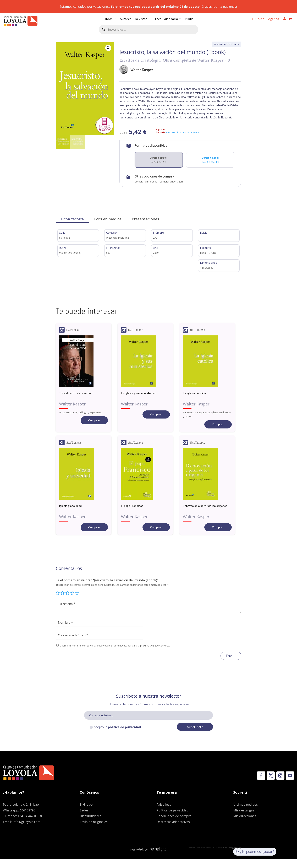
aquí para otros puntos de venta (182, 132)
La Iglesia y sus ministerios (138, 393)
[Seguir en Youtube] (290, 775)
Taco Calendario (166, 19)
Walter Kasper (141, 69)
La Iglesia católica (194, 393)
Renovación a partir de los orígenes (205, 506)
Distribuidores (90, 816)
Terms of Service (236, 847)
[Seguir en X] (271, 775)
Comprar (94, 420)
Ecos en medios (108, 219)
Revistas (141, 19)
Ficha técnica (72, 219)
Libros (108, 19)
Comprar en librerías (146, 181)
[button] (108, 48)
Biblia (189, 19)
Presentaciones (145, 219)
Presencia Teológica (227, 44)
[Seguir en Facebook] (261, 775)
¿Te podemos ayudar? (257, 851)
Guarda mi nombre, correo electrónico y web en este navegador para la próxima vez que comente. (115, 645)
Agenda (273, 19)
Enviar (231, 655)
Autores (125, 19)
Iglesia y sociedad (70, 506)
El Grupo (258, 19)
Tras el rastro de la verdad (75, 393)
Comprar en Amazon (171, 181)
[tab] (72, 219)
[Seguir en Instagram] (280, 775)
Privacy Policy (227, 847)
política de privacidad (124, 727)
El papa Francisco (132, 506)
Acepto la (117, 727)
